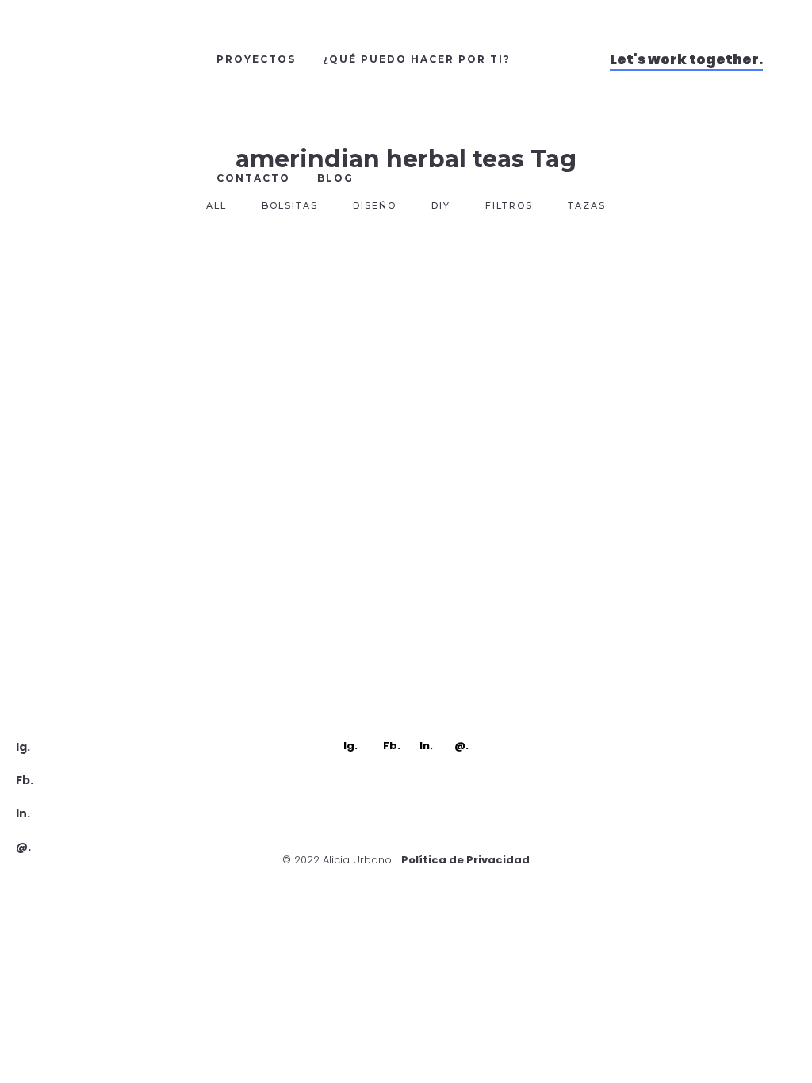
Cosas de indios (146, 483)
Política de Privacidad (465, 859)
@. (23, 847)
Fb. (24, 780)
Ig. (23, 747)
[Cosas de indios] (146, 350)
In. (23, 813)
